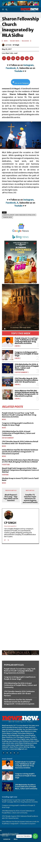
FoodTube (6, 464)
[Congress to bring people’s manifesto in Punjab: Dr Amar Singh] (7, 355)
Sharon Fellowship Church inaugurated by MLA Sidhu (19, 215)
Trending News (7, 217)
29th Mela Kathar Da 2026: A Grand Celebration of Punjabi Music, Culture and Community (27, 367)
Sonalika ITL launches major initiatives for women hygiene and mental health (30, 498)
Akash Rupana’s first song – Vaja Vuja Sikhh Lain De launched (11, 498)
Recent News (14, 41)
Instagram (28, 65)
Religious (25, 41)
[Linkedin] (18, 58)
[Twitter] (9, 58)
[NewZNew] (29, 9)
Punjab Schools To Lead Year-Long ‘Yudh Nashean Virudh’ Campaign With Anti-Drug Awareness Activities (27, 340)
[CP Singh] (3, 45)
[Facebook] (4, 58)
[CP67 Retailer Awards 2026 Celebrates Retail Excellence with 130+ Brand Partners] (7, 381)
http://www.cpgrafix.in (10, 526)
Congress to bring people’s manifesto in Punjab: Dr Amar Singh (27, 354)
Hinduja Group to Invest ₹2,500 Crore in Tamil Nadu (20, 479)
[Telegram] (31, 58)
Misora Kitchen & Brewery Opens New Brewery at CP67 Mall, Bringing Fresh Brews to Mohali (20, 461)
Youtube (18, 71)
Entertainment (21, 372)
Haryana (5, 474)
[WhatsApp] (13, 58)
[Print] (27, 58)
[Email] (22, 58)
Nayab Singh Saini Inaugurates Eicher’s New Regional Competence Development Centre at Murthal (20, 470)
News (17, 346)
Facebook (11, 68)
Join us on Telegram (21, 83)
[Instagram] (7, 752)
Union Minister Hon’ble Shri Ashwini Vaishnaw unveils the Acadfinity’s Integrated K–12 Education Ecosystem (26, 393)
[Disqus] (20, 573)
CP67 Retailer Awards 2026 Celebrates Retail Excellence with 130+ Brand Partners (26, 380)
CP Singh (16, 45)
